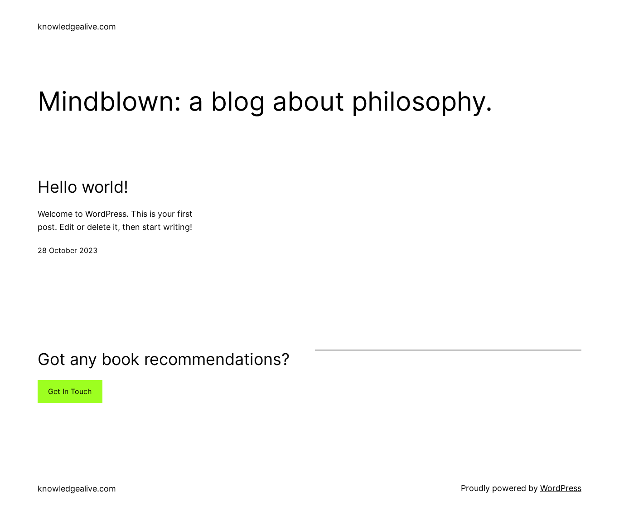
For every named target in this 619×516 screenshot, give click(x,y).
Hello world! (83, 187)
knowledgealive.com (77, 26)
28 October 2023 (67, 250)
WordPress (560, 488)
